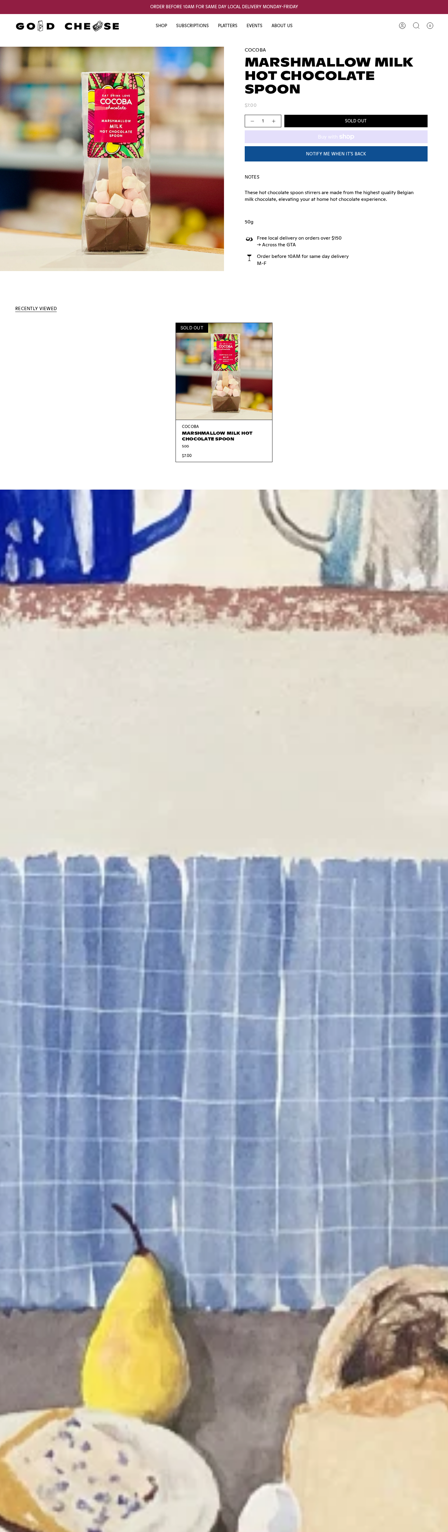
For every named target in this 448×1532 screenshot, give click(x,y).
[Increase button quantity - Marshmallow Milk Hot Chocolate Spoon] (274, 121)
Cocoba (255, 50)
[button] (161, 26)
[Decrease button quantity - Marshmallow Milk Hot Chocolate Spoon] (252, 121)
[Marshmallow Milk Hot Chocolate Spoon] (224, 371)
